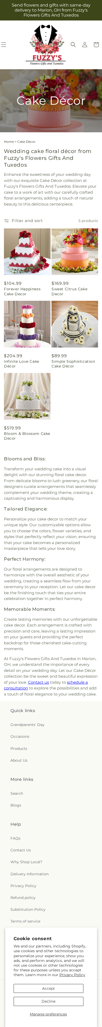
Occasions (19, 736)
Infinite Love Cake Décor (21, 363)
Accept (48, 988)
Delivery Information (29, 874)
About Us (18, 760)
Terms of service (25, 921)
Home (9, 142)
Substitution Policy (28, 909)
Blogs (15, 805)
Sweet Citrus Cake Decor (69, 291)
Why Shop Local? (26, 862)
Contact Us (20, 850)
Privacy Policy (72, 974)
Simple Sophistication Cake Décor (73, 363)
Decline (48, 1001)
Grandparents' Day (27, 724)
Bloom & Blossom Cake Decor (27, 436)
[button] (73, 44)
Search (16, 793)
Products (18, 748)
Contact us (38, 682)
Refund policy (23, 897)
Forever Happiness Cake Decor (22, 291)
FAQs (15, 838)
